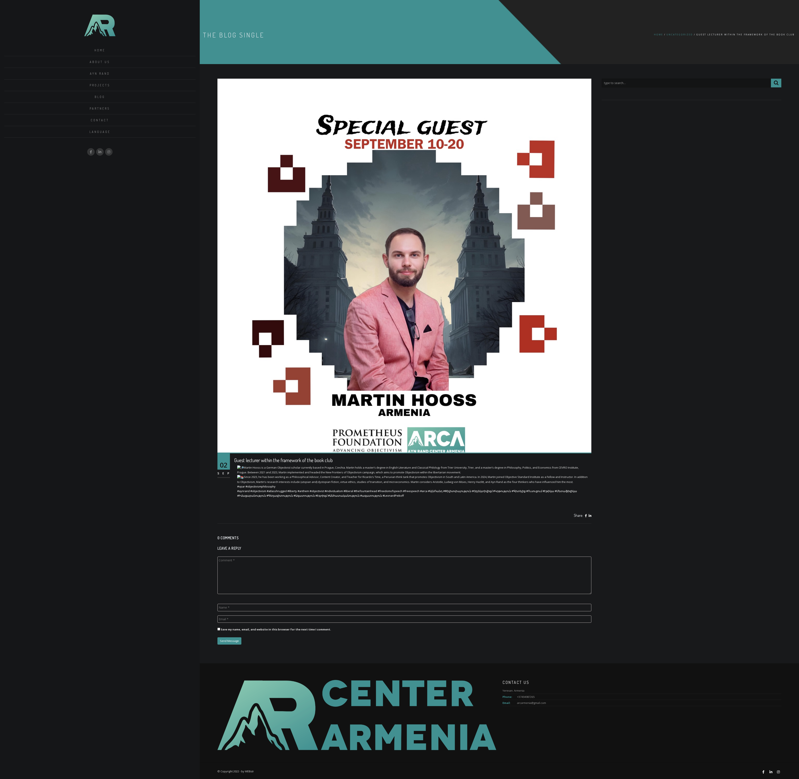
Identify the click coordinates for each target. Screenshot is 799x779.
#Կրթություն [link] (502, 491)
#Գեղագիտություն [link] (280, 495)
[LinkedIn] (590, 516)
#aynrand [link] (243, 491)
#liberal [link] (348, 491)
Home (99, 50)
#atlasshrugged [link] (277, 491)
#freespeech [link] (411, 491)
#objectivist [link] (317, 491)
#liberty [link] (292, 491)
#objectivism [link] (258, 491)
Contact (100, 120)
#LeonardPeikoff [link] (393, 495)
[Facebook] (586, 516)
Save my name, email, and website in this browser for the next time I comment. (276, 629)
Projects (100, 85)
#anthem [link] (303, 491)
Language (99, 132)
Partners (100, 108)
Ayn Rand (100, 73)
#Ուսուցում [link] (534, 491)
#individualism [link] (334, 491)
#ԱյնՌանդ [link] (435, 491)
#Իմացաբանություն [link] (251, 495)
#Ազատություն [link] (304, 495)
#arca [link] (423, 491)
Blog (100, 97)
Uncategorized (679, 34)
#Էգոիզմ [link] (321, 495)
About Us (100, 62)
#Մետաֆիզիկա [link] (566, 491)
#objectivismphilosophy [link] (260, 486)
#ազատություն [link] (371, 495)
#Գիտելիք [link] (519, 491)
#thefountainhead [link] (365, 491)
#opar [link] (241, 486)
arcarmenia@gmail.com (531, 703)
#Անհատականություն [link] (344, 495)
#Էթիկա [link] (548, 491)
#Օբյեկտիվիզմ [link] (482, 491)
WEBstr (249, 771)
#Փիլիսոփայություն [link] (457, 491)
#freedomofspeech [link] (390, 491)
